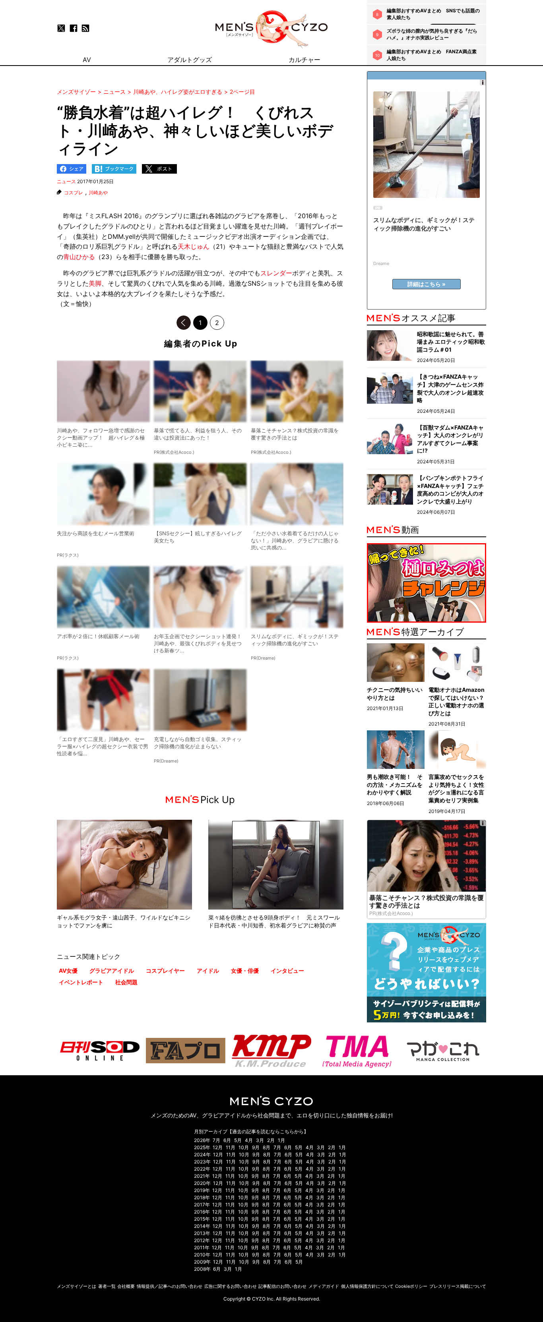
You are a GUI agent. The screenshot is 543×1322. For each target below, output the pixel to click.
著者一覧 (107, 1286)
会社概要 (126, 1286)
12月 (218, 1147)
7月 (216, 1140)
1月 (281, 1140)
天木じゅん (193, 246)
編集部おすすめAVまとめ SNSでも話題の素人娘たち (433, 14)
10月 (244, 1147)
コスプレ (73, 192)
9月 (256, 1147)
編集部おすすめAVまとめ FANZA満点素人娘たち (432, 54)
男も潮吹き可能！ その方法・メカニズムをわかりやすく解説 (395, 784)
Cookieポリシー (411, 1286)
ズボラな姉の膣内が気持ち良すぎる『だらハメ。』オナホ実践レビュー (432, 34)
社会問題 (126, 982)
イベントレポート (81, 982)
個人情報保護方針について (367, 1286)
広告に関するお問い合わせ (230, 1286)
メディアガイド (323, 1286)
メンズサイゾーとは (76, 1286)
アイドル (208, 970)
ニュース (66, 181)
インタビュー (287, 970)
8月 (266, 1147)
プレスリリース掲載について (457, 1286)
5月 (238, 1140)
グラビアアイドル (111, 970)
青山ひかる (79, 257)
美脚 (95, 283)
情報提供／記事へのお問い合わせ (169, 1286)
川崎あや (98, 192)
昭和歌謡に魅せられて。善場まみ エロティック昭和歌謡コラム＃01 (451, 342)
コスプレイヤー (165, 970)
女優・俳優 (245, 970)
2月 (271, 1140)
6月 (227, 1140)
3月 (260, 1140)
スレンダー (276, 273)
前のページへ (183, 322)
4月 (249, 1140)
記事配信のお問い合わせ (282, 1286)
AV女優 (68, 970)
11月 (230, 1147)
